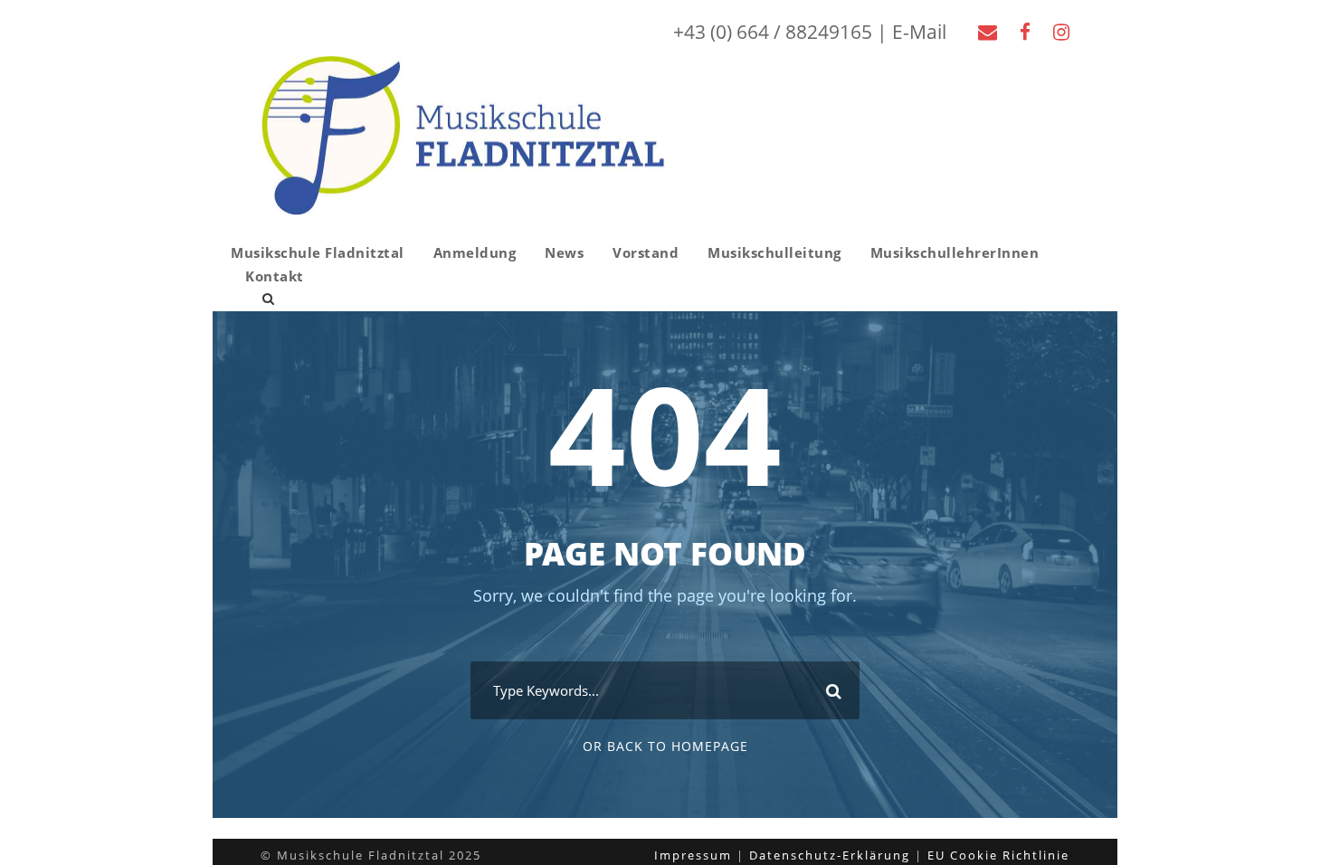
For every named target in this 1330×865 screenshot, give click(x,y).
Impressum (693, 855)
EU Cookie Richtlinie (998, 855)
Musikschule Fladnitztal (317, 252)
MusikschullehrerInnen (955, 252)
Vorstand (646, 252)
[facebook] (1025, 31)
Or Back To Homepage (665, 746)
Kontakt (274, 276)
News (564, 252)
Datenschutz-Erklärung (829, 855)
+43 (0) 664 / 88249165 (772, 31)
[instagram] (1061, 31)
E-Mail (919, 31)
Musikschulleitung (774, 252)
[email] (987, 31)
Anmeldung (475, 252)
